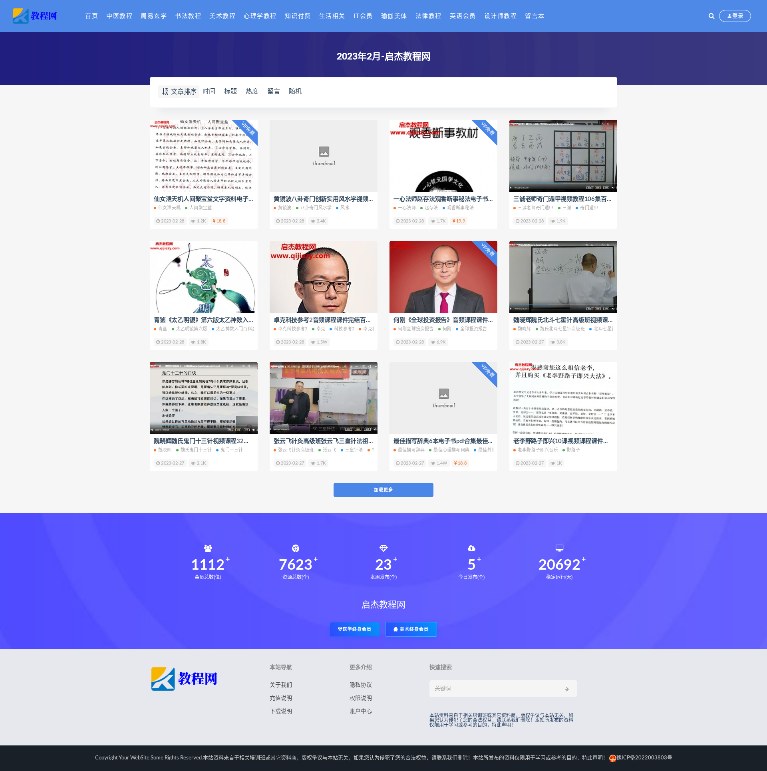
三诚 (566, 208)
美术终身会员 (413, 629)
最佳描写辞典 (411, 450)
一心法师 (407, 208)
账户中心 (361, 711)
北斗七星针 (605, 329)
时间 (209, 91)
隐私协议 (361, 685)
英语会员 (463, 16)
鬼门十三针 (232, 450)
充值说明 (281, 698)
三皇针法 (354, 450)
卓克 (320, 329)
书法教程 (188, 16)
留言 (273, 91)
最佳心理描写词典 (451, 450)
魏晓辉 (524, 329)
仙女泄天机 (169, 208)
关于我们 (281, 685)
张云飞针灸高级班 (296, 450)
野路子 (573, 450)
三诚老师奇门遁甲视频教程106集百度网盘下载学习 (580, 199)
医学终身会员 (357, 629)
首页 (91, 16)
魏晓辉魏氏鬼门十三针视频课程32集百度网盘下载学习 (225, 441)
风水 (344, 208)
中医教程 (119, 16)
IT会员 (363, 16)
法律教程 (428, 16)
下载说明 (281, 711)
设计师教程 (500, 16)
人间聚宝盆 (200, 208)
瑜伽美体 (394, 16)
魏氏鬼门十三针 (196, 450)
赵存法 (431, 208)
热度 (252, 91)
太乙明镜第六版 (191, 329)
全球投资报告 (473, 329)
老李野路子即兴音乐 (538, 450)
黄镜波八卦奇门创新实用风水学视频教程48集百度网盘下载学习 (357, 199)
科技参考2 (344, 329)
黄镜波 (285, 208)
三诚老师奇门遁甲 (536, 208)
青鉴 (162, 329)
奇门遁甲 (589, 208)
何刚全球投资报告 (416, 329)
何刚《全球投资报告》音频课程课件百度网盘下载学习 (464, 320)
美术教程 (222, 16)
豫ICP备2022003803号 (644, 758)
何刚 (447, 329)
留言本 (535, 16)
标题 (230, 91)
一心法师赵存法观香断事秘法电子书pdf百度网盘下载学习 (468, 199)
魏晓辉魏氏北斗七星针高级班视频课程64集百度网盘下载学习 (593, 320)
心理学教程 (260, 16)
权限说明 (361, 698)
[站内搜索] (711, 16)
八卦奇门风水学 (316, 208)
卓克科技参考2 (292, 329)
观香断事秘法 (460, 208)
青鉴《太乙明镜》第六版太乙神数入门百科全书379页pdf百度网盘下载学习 (252, 320)
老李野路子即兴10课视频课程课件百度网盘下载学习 (581, 441)
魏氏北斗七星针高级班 (562, 329)
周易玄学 (154, 16)
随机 (295, 91)
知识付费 (298, 16)
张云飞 (329, 450)
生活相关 (332, 16)
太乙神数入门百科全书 (238, 329)
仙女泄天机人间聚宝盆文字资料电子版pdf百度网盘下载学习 (232, 199)
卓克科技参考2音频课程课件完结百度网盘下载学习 (340, 320)
